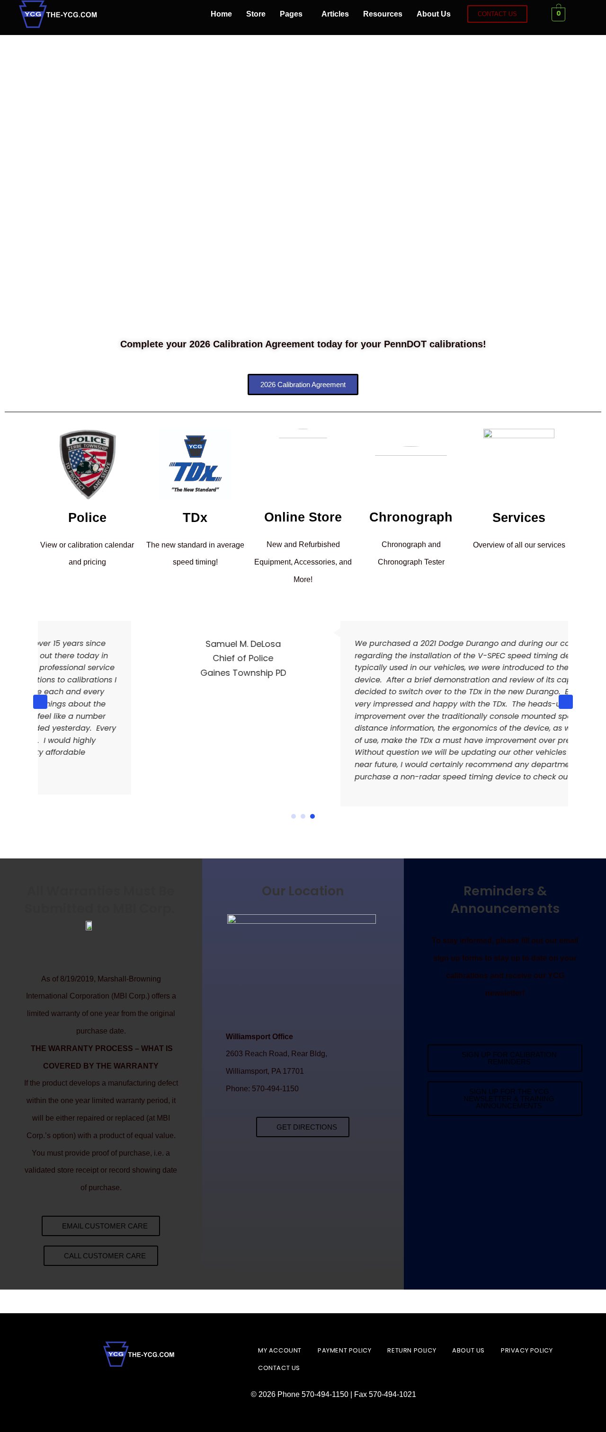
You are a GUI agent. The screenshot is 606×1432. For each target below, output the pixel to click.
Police (87, 518)
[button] (293, 14)
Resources (382, 14)
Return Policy (411, 1350)
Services (518, 518)
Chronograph (411, 517)
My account (280, 1350)
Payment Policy (344, 1350)
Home (221, 14)
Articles (335, 14)
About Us (434, 14)
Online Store (303, 517)
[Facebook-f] (112, 14)
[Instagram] (138, 14)
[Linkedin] (164, 14)
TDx (195, 518)
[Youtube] (190, 14)
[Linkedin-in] (140, 1388)
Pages (291, 14)
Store (256, 14)
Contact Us (279, 1367)
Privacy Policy (527, 1350)
